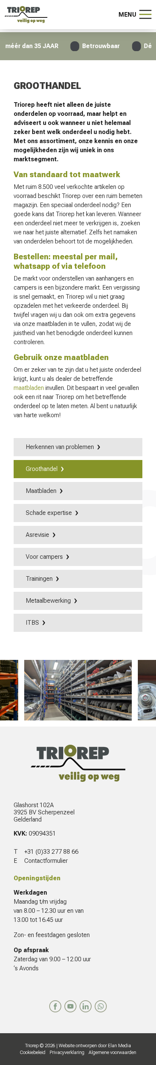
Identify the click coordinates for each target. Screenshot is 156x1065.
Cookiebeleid (32, 1052)
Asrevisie (37, 534)
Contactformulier (46, 860)
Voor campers (44, 556)
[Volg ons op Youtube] (70, 1006)
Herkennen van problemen (60, 447)
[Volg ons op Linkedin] (85, 1006)
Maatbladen (41, 490)
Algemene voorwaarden (112, 1052)
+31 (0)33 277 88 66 (51, 851)
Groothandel (42, 468)
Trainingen (39, 578)
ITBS (32, 622)
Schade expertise (49, 512)
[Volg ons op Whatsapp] (100, 1006)
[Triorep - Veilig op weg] (26, 14)
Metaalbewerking (48, 600)
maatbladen (29, 387)
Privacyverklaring (67, 1052)
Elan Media (119, 1045)
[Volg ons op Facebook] (55, 1006)
